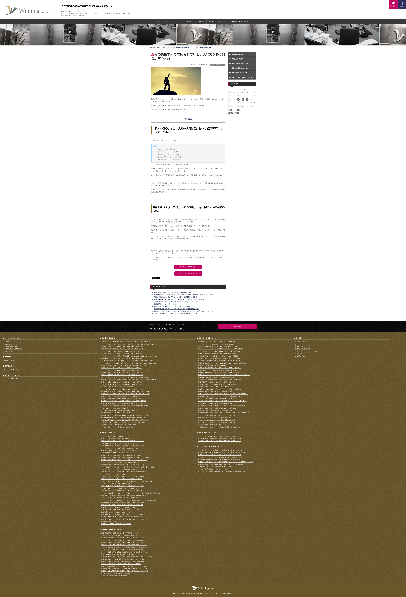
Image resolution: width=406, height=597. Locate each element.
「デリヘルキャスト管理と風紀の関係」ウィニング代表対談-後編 (120, 498)
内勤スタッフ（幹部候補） (303, 349)
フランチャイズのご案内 (11, 378)
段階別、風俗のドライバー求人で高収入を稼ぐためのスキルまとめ (217, 370)
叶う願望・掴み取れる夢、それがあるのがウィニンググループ (216, 469)
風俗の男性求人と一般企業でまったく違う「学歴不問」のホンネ (175, 297)
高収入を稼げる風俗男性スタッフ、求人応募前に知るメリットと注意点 (121, 403)
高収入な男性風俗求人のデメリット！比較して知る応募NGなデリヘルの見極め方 (124, 566)
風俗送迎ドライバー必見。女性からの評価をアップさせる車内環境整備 (218, 372)
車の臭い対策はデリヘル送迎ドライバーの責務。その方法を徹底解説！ (218, 356)
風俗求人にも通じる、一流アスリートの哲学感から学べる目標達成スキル (219, 396)
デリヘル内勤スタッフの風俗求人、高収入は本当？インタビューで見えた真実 (220, 438)
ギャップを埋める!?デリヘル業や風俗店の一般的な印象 (117, 427)
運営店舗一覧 (8, 351)
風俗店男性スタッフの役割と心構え (166, 304)
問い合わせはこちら (393, 4)
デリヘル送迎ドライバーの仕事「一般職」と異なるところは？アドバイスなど (123, 464)
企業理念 (6, 341)
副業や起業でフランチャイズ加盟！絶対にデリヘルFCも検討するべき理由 (122, 358)
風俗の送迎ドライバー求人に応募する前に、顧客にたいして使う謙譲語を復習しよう (222, 405)
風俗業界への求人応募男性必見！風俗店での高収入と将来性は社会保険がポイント (124, 571)
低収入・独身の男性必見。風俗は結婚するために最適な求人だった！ (121, 554)
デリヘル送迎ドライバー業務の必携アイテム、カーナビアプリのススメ (121, 490)
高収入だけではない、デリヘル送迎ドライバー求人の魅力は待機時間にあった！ (124, 495)
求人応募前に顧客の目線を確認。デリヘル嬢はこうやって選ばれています (219, 360)
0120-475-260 (158, 329)
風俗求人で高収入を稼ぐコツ (217, 65)
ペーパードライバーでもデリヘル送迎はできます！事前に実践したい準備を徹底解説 (125, 377)
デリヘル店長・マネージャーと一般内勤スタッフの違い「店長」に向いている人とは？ (223, 452)
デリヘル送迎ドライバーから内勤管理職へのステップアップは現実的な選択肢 (123, 472)
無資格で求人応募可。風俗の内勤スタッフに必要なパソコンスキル (176, 302)
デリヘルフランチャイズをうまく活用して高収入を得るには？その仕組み (122, 351)
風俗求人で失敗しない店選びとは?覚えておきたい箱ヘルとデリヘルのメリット (123, 365)
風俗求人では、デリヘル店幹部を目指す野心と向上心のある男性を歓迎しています (124, 415)
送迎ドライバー (299, 344)
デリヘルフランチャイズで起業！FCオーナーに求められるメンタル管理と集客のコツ (125, 341)
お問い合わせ (243, 21)
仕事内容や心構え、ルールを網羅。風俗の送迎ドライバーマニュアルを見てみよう (124, 514)
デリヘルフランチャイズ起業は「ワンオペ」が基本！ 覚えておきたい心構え (123, 349)
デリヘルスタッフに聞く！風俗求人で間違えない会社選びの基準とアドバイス (220, 436)
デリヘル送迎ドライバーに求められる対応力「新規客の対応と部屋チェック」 (123, 462)
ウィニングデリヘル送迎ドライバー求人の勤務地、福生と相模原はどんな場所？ (221, 457)
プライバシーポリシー (10, 346)
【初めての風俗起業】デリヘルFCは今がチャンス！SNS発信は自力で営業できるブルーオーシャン (129, 360)
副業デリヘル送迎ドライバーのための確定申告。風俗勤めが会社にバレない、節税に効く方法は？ (129, 379)
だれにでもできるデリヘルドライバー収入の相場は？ (116, 438)
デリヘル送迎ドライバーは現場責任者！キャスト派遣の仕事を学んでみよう (122, 486)
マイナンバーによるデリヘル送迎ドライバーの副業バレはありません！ (121, 368)
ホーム (160, 21)
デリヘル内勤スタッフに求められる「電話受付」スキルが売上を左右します (122, 445)
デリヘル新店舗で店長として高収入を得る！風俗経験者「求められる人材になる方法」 (126, 457)
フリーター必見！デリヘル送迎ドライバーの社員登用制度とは (119, 535)
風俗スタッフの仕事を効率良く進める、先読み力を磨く (214, 387)
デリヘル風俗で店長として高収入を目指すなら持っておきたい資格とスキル (219, 351)
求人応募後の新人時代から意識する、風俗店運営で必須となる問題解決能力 (219, 379)
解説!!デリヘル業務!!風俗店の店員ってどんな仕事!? (116, 524)
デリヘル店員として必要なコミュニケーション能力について (215, 424)
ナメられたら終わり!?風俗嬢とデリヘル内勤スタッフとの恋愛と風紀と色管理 (123, 422)
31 (238, 110)
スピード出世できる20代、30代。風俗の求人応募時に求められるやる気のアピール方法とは (127, 556)
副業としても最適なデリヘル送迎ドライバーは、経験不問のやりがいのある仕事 (124, 519)
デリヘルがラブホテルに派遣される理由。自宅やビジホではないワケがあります (124, 389)
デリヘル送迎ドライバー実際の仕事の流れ (113, 474)
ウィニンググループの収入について (14, 369)
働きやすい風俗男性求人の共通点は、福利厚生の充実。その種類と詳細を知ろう (124, 552)
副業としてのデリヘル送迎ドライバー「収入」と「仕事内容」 (119, 450)
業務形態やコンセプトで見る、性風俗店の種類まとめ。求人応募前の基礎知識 (123, 401)
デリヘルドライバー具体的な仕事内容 (112, 436)
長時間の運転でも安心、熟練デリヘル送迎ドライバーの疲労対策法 (217, 353)
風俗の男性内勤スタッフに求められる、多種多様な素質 (172, 292)
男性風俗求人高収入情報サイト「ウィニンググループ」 (28, 10)
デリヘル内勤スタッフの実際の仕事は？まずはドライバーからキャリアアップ (123, 502)
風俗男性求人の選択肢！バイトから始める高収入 (212, 365)
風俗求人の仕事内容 (237, 59)
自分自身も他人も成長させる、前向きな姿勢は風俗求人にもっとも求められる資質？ (222, 401)
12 (247, 99)
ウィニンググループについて (174, 21)
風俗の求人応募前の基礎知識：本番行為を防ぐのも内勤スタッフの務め (121, 398)
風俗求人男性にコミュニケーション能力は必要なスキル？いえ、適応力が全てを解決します (184, 311)
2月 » (237, 113)
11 (242, 99)
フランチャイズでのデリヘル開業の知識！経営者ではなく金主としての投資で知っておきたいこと (129, 356)
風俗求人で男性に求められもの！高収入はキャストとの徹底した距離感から (219, 368)
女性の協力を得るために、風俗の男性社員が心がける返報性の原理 (217, 384)
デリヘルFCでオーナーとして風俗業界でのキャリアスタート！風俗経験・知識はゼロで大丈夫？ (128, 363)
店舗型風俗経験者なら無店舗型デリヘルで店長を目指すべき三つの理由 (121, 455)
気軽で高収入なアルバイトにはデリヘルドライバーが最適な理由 (216, 341)
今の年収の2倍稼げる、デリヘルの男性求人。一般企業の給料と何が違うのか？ (123, 417)
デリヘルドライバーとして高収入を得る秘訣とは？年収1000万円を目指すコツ (220, 349)
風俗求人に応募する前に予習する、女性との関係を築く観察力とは (176, 309)
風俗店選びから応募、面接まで (240, 63)
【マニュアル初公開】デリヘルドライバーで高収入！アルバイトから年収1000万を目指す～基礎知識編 (130, 493)
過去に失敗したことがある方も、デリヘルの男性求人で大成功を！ (217, 422)
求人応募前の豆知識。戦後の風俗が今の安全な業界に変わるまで (119, 410)
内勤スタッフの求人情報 (188, 267)
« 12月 (231, 113)
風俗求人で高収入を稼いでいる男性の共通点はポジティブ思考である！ (218, 408)
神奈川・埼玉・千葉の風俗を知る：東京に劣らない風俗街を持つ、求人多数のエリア (125, 394)
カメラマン (298, 353)
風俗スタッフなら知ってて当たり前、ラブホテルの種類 (172, 306)
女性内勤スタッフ (300, 356)
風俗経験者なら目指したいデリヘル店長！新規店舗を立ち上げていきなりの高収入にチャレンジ (225, 462)
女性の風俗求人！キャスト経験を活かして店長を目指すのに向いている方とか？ (221, 450)
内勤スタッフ (299, 346)
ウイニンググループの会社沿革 (13, 349)
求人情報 (201, 21)
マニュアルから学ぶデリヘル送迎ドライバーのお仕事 (116, 483)
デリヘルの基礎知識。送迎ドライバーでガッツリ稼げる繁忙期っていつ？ (122, 375)
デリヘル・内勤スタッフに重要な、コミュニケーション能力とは (216, 415)
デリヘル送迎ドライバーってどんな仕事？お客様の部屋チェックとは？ (121, 479)
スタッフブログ (222, 21)
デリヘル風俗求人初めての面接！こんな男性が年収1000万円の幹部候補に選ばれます (125, 547)
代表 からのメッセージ (10, 344)
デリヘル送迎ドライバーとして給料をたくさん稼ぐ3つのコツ (215, 344)
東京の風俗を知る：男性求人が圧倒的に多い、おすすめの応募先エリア (121, 396)
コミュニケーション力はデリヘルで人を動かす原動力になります (175, 313)
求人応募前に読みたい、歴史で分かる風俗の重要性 (115, 413)
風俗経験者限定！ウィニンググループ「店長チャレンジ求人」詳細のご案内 (219, 455)
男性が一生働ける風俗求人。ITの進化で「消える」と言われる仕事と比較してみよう (125, 391)
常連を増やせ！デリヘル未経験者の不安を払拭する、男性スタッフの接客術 (219, 358)
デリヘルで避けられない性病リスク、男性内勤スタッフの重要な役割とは (122, 384)
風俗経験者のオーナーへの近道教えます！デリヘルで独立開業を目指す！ (219, 459)
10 (238, 99)
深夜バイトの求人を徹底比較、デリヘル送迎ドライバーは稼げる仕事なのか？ (123, 382)
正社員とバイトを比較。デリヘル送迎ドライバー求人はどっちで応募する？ (122, 542)
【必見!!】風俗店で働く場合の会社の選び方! (114, 575)
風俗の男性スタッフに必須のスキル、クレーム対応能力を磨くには (217, 410)
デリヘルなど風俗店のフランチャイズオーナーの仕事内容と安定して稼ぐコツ (123, 346)
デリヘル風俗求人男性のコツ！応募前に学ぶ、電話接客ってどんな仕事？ (122, 505)
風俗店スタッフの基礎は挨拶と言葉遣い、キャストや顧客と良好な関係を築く (220, 389)
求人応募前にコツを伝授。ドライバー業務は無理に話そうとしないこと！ (219, 427)
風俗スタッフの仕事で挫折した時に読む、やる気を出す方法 (215, 391)
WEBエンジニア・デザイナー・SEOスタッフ (308, 351)
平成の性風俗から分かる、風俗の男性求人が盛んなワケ (117, 408)
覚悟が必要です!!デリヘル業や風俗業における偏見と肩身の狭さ (119, 424)
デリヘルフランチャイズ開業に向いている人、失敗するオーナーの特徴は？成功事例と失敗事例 (128, 344)
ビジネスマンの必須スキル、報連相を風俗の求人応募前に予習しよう (218, 398)
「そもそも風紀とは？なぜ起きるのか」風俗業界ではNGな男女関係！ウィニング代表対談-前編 (128, 500)
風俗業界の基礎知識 (237, 54)
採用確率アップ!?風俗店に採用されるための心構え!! (116, 573)
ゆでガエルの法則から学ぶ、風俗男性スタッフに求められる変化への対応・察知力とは (223, 394)
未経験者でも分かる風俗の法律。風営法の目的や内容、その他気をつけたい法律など (125, 405)
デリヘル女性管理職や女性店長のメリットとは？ (115, 453)
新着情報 (234, 21)
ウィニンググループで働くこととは (242, 77)
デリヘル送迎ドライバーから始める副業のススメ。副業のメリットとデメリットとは (125, 370)
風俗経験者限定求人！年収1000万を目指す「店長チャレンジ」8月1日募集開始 (220, 464)
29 (230, 110)
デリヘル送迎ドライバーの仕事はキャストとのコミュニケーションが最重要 (122, 476)
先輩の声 (211, 21)
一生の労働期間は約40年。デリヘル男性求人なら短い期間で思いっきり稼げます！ (124, 420)
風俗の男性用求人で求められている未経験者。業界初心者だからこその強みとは (181, 299)
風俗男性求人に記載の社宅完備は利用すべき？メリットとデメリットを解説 (122, 538)
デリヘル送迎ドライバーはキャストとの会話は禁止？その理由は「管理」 (122, 469)
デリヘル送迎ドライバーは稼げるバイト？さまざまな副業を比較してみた (122, 372)
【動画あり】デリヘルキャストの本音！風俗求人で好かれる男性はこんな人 (219, 441)
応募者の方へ (191, 21)
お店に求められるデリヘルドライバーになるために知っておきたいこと (121, 443)
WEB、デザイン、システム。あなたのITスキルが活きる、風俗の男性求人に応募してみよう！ (128, 481)
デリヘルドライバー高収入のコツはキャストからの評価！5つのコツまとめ (122, 441)
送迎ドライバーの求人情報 (188, 273)
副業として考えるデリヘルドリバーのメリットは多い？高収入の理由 (218, 346)
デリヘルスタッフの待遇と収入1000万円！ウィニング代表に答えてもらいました (124, 545)
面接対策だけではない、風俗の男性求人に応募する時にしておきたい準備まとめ (124, 559)
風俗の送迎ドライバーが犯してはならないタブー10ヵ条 (117, 512)
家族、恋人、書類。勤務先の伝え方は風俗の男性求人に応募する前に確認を (122, 561)
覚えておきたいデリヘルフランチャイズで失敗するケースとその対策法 (121, 353)
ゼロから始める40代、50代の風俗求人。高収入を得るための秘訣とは (121, 564)
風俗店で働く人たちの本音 (239, 72)
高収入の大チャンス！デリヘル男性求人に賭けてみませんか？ (216, 466)
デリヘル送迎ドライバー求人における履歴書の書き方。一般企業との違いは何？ (124, 540)
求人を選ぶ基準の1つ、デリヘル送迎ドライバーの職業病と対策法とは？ (122, 488)
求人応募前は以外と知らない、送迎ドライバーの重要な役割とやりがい (121, 516)
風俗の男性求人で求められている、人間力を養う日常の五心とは (216, 382)
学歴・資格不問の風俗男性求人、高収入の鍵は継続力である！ (216, 403)
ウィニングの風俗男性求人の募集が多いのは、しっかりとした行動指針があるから (221, 471)
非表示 (190, 119)
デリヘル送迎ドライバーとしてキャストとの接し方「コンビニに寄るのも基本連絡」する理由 (128, 467)
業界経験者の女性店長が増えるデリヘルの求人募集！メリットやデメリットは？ (124, 460)
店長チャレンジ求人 (301, 341)
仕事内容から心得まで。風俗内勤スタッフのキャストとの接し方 (119, 507)
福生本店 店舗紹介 (10, 360)
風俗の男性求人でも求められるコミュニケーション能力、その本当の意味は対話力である (183, 294)
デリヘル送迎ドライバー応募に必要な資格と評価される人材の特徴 (120, 448)
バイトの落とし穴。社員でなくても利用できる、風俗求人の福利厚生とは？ (122, 549)
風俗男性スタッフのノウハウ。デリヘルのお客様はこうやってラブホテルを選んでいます (223, 363)
